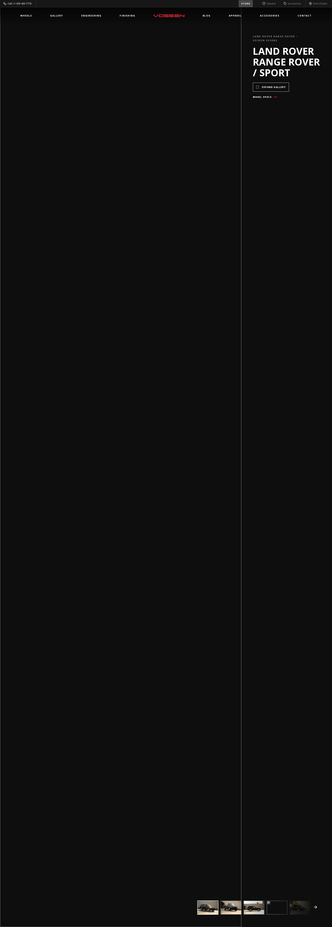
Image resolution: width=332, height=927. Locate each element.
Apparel (271, 3)
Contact (305, 15)
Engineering (91, 15)
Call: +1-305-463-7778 (19, 3)
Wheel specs (262, 96)
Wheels (26, 15)
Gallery (56, 15)
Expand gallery (274, 87)
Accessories (294, 3)
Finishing (127, 15)
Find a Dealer (320, 3)
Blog (207, 15)
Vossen (169, 15)
